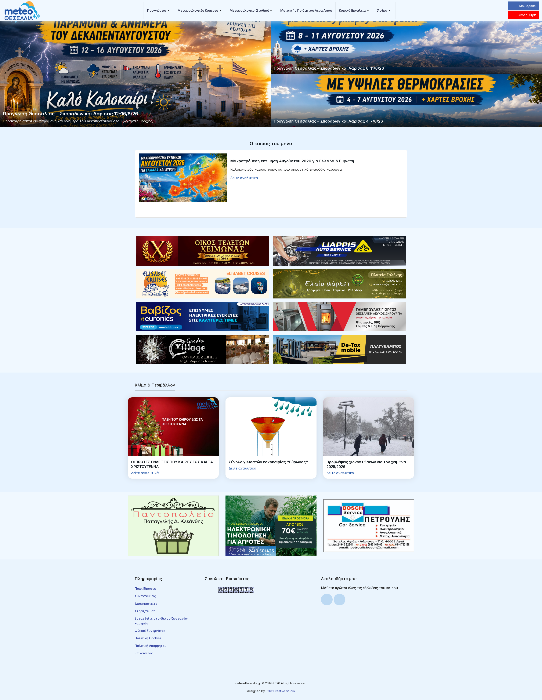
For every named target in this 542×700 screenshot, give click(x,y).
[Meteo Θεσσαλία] (22, 10)
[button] (159, 10)
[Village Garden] (202, 349)
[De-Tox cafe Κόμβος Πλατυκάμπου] (339, 349)
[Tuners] (270, 525)
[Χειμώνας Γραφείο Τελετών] (202, 251)
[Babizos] (202, 316)
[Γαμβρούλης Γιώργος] (339, 316)
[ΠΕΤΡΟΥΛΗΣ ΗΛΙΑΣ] (368, 525)
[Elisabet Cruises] (202, 283)
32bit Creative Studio (280, 691)
